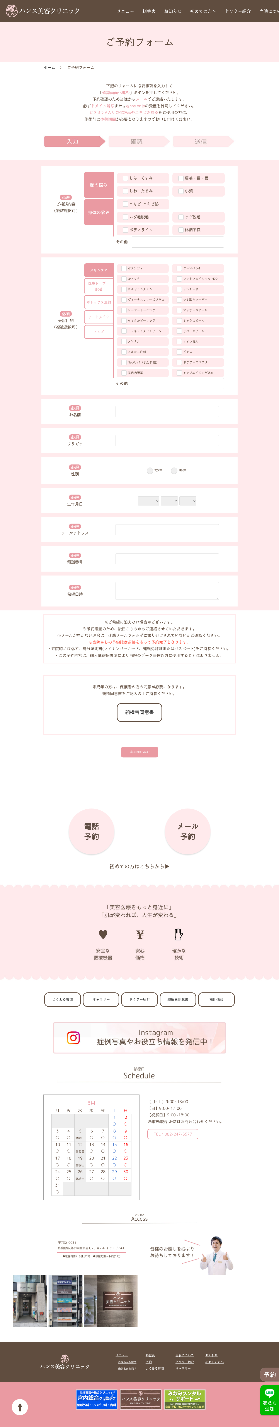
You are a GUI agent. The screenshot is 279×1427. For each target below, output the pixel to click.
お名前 (75, 411)
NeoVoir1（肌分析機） (143, 362)
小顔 (189, 191)
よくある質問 (62, 999)
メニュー (125, 11)
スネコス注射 (137, 352)
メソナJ (133, 341)
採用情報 (216, 999)
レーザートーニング (141, 310)
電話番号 (75, 559)
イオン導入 (190, 341)
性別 (75, 470)
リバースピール (193, 331)
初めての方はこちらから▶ (139, 866)
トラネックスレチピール (144, 331)
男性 (182, 470)
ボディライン (141, 230)
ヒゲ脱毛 (193, 217)
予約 (149, 1362)
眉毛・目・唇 (196, 178)
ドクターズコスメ (195, 362)
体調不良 (193, 230)
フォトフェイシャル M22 (200, 279)
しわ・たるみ (141, 191)
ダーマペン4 (191, 268)
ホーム (49, 67)
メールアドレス (75, 530)
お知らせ (173, 11)
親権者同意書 (139, 712)
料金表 (149, 11)
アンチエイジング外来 (198, 373)
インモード (190, 289)
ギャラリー (101, 999)
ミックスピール (193, 321)
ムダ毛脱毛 (139, 217)
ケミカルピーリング (141, 321)
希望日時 (75, 591)
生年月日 (75, 501)
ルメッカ (134, 279)
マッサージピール (195, 310)
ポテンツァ (135, 268)
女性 (158, 470)
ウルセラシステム (140, 289)
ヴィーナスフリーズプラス (146, 300)
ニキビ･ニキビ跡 (144, 204)
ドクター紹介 (238, 11)
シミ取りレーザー (195, 300)
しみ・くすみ (141, 178)
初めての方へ (203, 11)
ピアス (187, 352)
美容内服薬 (135, 373)
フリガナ (75, 440)
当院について (184, 1355)
